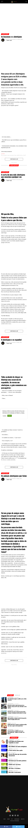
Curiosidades (16, 819)
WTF (12, 819)
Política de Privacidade (14, 820)
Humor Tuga (9, 40)
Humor (8, 819)
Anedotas (22, 819)
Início (5, 819)
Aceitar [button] (9, 415)
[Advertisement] (14, 19)
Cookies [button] (4, 415)
